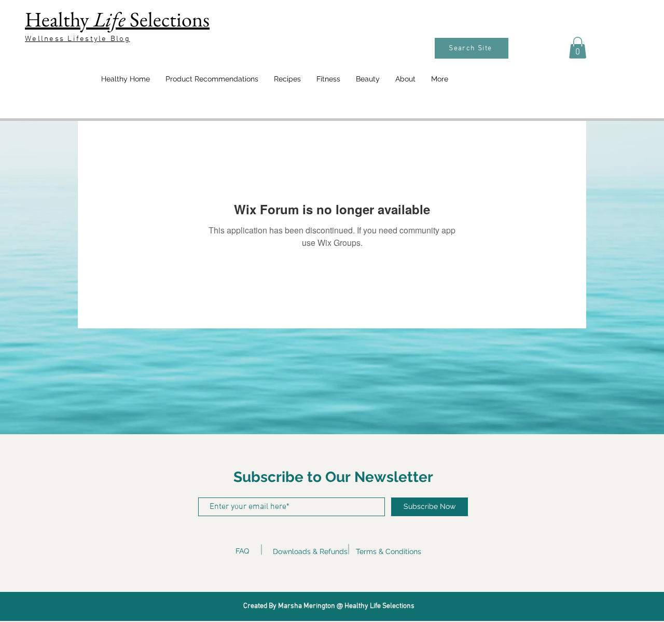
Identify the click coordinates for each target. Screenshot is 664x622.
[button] (578, 48)
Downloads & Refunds (310, 551)
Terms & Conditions (388, 551)
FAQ (242, 551)
